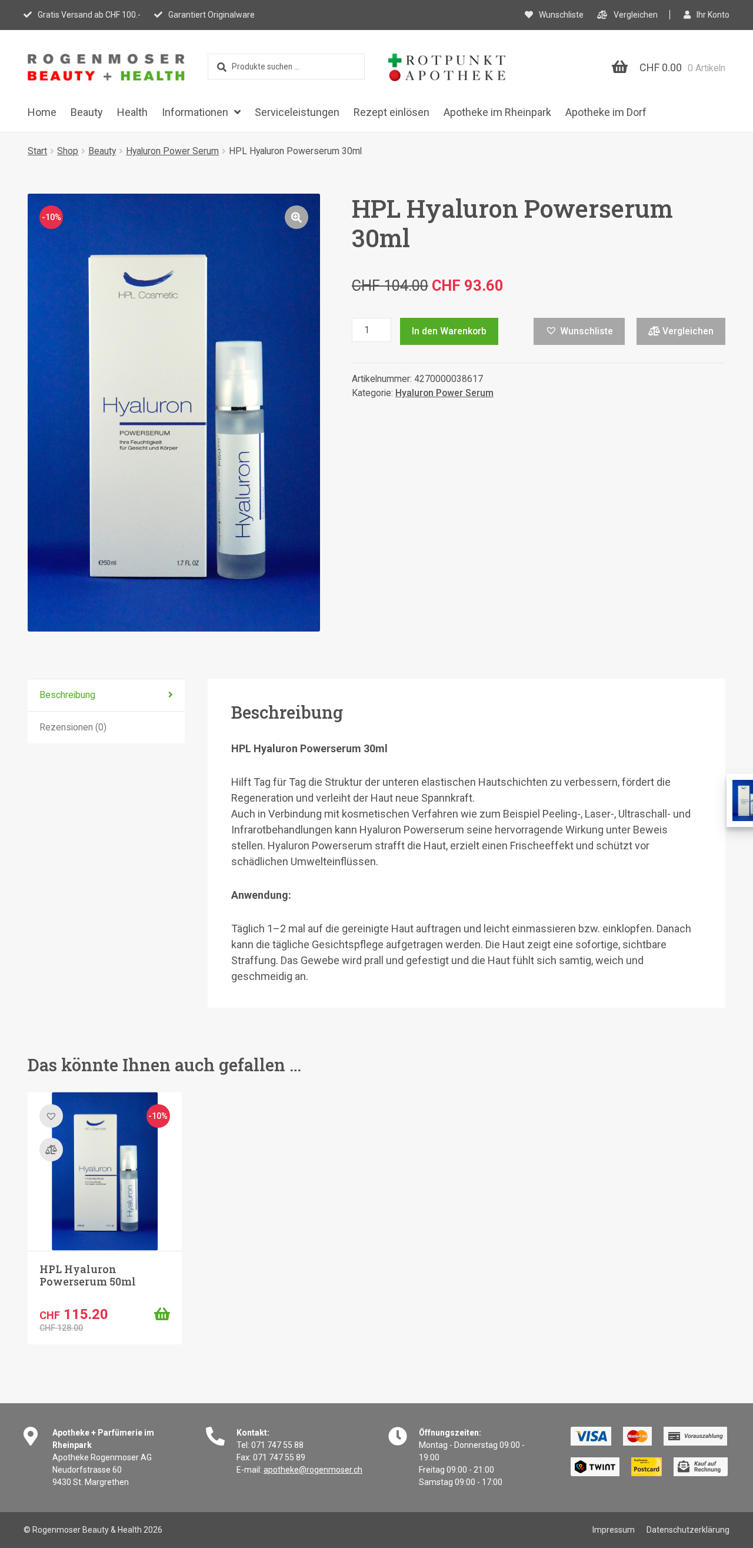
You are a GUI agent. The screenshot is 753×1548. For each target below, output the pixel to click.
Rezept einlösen (391, 112)
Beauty (87, 112)
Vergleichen (636, 14)
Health (132, 112)
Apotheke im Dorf (606, 112)
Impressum (613, 1529)
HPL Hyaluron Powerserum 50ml (87, 1275)
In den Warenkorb (449, 331)
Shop (67, 151)
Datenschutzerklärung (688, 1529)
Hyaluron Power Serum (172, 151)
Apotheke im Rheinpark (497, 112)
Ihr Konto (713, 14)
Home (42, 112)
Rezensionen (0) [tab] (72, 727)
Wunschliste (561, 14)
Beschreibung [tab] (67, 694)
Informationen (195, 112)
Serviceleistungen (297, 112)
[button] (296, 217)
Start (37, 151)
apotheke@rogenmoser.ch (313, 1469)
